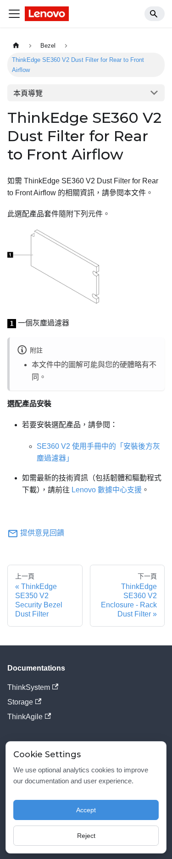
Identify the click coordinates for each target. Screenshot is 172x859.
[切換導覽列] (14, 14)
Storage (20, 702)
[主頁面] (16, 46)
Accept (86, 810)
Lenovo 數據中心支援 (107, 490)
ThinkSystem (28, 687)
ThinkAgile (25, 717)
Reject (86, 835)
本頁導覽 (28, 93)
